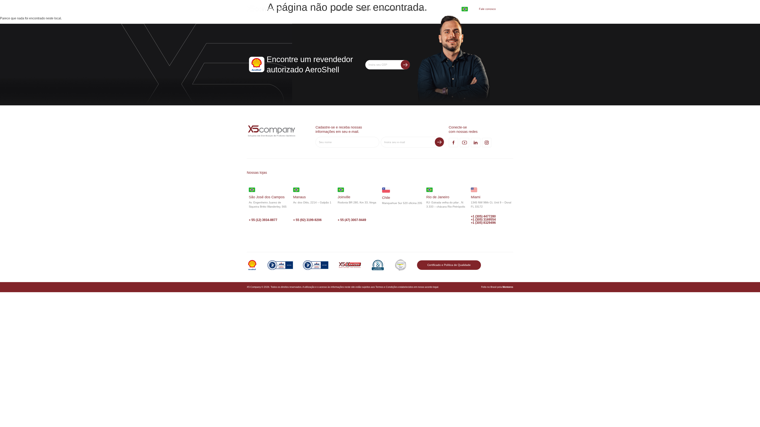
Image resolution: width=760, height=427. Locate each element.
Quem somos (344, 9)
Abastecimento (388, 9)
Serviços (365, 9)
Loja (408, 9)
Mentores (508, 287)
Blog (421, 9)
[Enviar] (405, 64)
